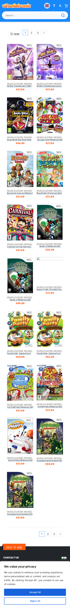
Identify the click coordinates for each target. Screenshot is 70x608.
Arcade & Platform (15, 83)
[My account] (60, 6)
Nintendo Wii (29, 83)
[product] (20, 61)
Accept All (35, 592)
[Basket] (66, 6)
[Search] (63, 15)
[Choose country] (47, 6)
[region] (35, 584)
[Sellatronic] (16, 5)
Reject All (35, 601)
